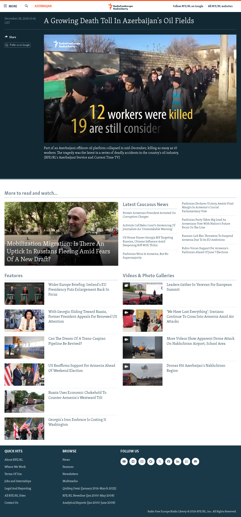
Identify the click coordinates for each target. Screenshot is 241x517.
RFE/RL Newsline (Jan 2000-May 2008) (88, 495)
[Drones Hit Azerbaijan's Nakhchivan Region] (142, 374)
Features (68, 467)
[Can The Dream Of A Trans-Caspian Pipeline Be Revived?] (24, 347)
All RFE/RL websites (220, 6)
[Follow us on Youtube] (124, 461)
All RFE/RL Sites (15, 495)
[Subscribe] (195, 461)
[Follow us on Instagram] (142, 461)
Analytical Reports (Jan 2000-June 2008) (89, 502)
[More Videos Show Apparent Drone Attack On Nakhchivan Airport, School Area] (142, 347)
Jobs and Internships (18, 481)
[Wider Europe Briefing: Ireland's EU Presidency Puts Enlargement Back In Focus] (24, 293)
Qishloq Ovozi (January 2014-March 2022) (89, 488)
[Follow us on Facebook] (168, 461)
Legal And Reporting (18, 488)
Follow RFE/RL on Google (188, 6)
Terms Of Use (13, 474)
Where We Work (15, 467)
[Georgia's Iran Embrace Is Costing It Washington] (24, 428)
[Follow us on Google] (150, 461)
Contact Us (11, 502)
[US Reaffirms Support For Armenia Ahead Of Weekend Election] (24, 374)
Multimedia (70, 481)
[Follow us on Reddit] (133, 461)
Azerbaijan (43, 6)
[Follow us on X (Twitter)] (159, 461)
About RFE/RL (14, 459)
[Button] (10, 38)
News (66, 459)
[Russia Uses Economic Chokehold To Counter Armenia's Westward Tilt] (24, 401)
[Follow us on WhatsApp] (186, 461)
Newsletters (70, 474)
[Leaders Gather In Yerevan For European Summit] (142, 293)
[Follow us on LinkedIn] (177, 461)
